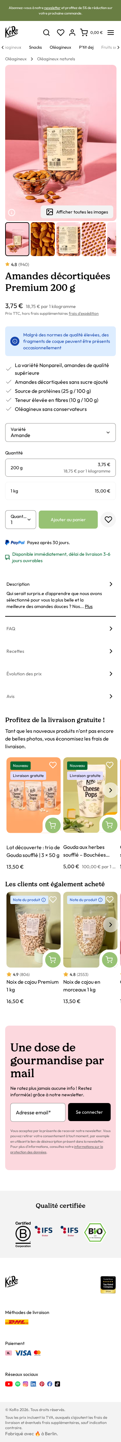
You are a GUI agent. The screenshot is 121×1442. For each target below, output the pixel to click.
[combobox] (58, 435)
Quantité (19, 516)
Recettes (15, 651)
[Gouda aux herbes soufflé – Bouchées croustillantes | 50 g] (90, 813)
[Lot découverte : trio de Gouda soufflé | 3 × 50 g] (33, 813)
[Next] (118, 47)
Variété (18, 429)
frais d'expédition (84, 313)
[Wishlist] (60, 32)
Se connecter (89, 1112)
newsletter (52, 7)
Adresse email (33, 1112)
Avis (10, 696)
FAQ (10, 628)
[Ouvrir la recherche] (46, 32)
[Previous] (2, 47)
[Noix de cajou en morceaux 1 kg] (90, 948)
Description (18, 584)
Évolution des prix (24, 674)
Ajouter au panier (68, 519)
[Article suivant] (109, 239)
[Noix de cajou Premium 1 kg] (33, 948)
